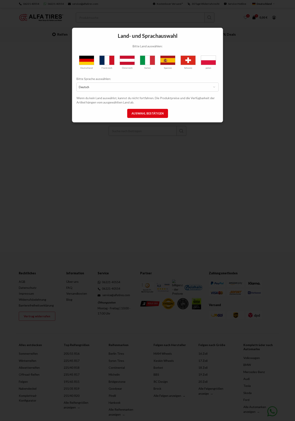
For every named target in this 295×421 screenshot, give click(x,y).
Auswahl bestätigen (148, 113)
